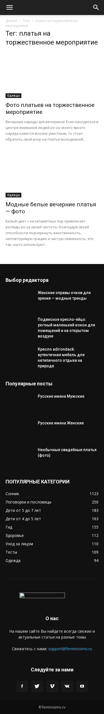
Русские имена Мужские (61, 396)
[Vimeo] (52, 686)
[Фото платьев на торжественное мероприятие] (52, 75)
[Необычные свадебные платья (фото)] (19, 456)
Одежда (13, 95)
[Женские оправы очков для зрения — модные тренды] (19, 299)
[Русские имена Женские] (19, 430)
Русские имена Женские (61, 423)
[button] (9, 7)
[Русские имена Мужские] (19, 403)
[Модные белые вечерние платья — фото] (52, 174)
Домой (11, 20)
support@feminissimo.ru (70, 648)
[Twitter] (37, 686)
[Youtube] (82, 686)
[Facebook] (22, 686)
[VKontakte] (67, 686)
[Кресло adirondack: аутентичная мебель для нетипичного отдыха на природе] (19, 356)
